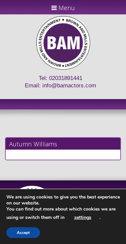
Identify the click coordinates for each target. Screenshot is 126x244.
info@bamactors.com (69, 85)
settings (82, 217)
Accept (23, 232)
